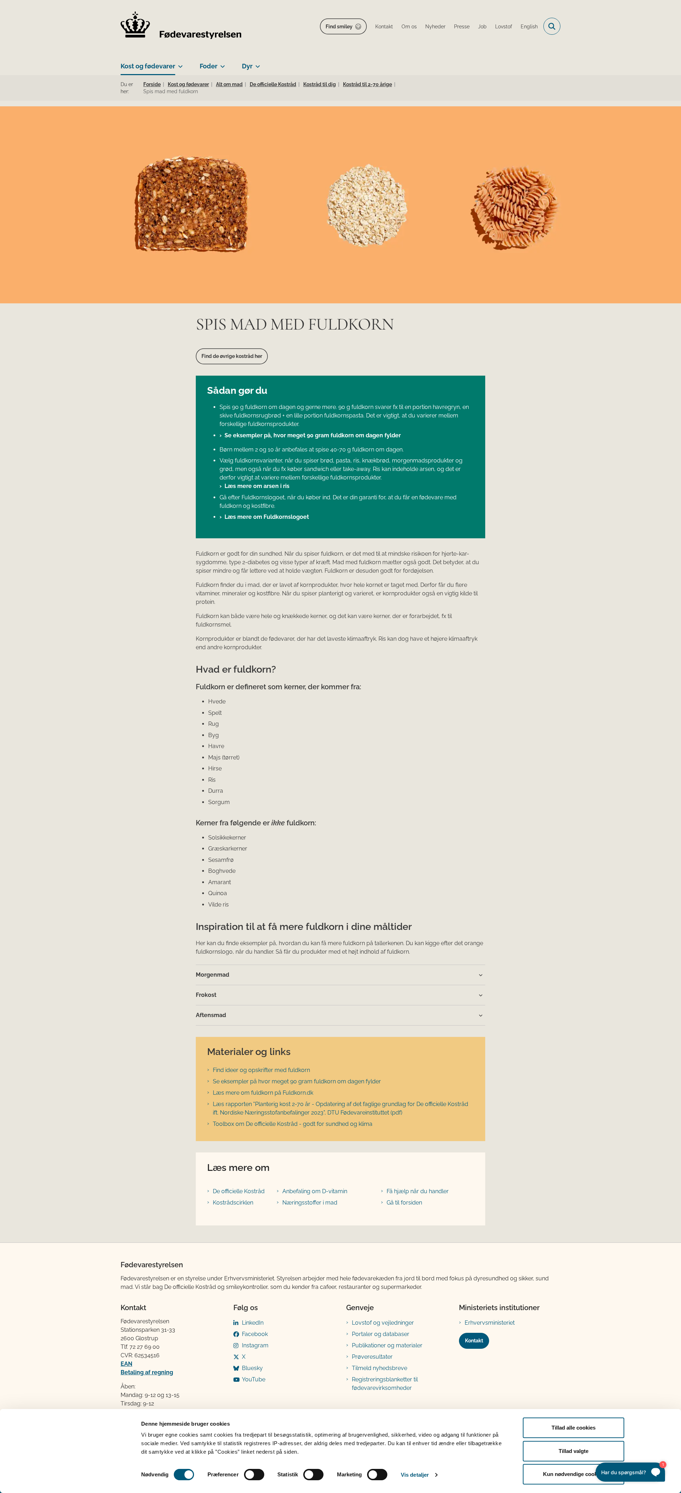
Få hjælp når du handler (418, 1191)
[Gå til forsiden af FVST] (181, 26)
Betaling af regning (147, 1372)
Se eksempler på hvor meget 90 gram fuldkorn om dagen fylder (297, 1081)
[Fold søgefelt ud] (551, 26)
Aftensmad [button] (211, 1015)
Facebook (255, 1334)
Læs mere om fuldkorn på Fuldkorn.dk (263, 1092)
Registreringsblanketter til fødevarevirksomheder (385, 1383)
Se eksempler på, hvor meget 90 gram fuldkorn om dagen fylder (313, 435)
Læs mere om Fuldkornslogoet (267, 516)
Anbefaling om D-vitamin (314, 1191)
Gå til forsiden (404, 1202)
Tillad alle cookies (574, 1428)
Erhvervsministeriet (490, 1322)
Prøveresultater (372, 1356)
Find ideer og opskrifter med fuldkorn (261, 1070)
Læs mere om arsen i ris (257, 486)
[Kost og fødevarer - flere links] (179, 63)
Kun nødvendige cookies (573, 1474)
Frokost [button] (206, 995)
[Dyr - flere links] (256, 63)
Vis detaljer (415, 1475)
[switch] (254, 1474)
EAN (126, 1363)
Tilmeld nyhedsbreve (379, 1368)
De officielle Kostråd (239, 1191)
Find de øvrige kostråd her (231, 356)
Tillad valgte (573, 1451)
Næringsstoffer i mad (309, 1202)
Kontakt (474, 1340)
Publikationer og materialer (387, 1345)
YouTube (253, 1379)
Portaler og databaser (380, 1334)
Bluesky (252, 1368)
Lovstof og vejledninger (383, 1322)
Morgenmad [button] (212, 974)
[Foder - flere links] (221, 63)
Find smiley (339, 26)
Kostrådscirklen (233, 1202)
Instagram (255, 1345)
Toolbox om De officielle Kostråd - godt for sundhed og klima (292, 1124)
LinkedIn (253, 1322)
